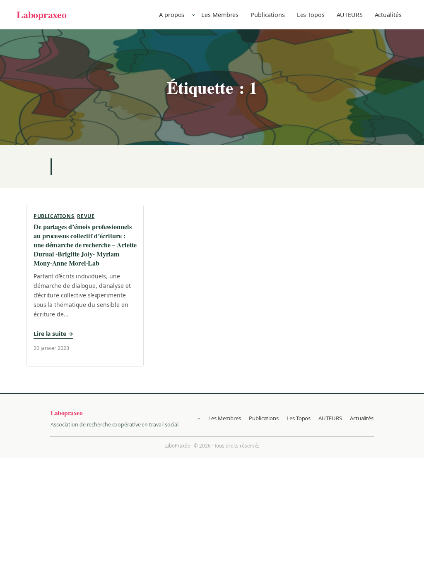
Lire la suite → (53, 334)
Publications (54, 216)
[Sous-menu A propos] (193, 15)
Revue (85, 216)
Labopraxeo (42, 14)
